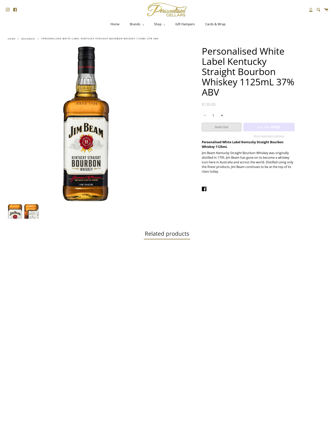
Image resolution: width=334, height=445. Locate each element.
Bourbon (28, 38)
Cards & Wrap (215, 24)
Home (115, 24)
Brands (135, 24)
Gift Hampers (185, 24)
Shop (158, 24)
